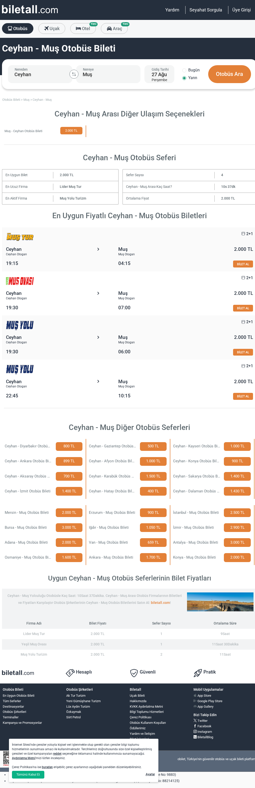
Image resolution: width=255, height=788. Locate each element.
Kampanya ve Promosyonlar (22, 723)
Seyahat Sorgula (206, 9)
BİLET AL (243, 264)
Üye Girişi (241, 9)
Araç (120, 27)
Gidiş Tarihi (160, 69)
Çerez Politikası (140, 717)
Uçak (54, 28)
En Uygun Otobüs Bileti (18, 695)
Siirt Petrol (73, 717)
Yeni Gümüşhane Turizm (83, 701)
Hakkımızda (138, 701)
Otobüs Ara (229, 74)
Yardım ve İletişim (142, 733)
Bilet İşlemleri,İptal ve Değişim (141, 741)
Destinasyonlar (13, 706)
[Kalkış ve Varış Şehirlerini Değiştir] (73, 74)
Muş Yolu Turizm (73, 198)
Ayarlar (150, 774)
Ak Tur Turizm (75, 695)
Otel (88, 27)
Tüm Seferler (12, 701)
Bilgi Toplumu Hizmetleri (147, 712)
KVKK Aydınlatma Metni (146, 706)
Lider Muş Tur (70, 187)
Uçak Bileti (137, 695)
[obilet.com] (30, 13)
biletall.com (160, 603)
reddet (57, 753)
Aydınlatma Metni (23, 758)
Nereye (88, 69)
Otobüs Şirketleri (14, 712)
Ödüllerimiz (137, 728)
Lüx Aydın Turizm (78, 706)
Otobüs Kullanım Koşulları (148, 723)
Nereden (21, 69)
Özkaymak (73, 712)
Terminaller (10, 717)
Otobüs (19, 28)
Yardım (172, 9)
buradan (47, 767)
